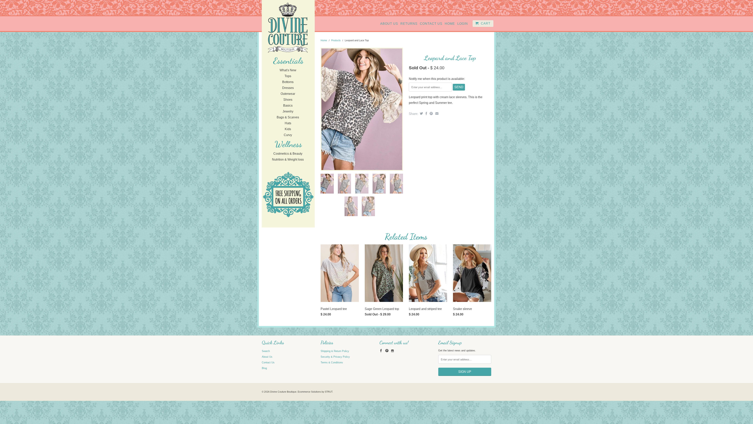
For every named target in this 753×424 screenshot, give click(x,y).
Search (266, 351)
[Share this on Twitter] (421, 113)
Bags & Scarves (288, 117)
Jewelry (288, 111)
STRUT (328, 391)
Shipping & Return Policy (335, 351)
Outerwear (288, 93)
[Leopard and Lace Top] (361, 109)
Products (336, 40)
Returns (408, 23)
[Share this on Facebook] (426, 113)
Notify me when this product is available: (437, 78)
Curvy (288, 135)
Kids (288, 129)
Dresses (288, 88)
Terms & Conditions (332, 362)
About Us (389, 23)
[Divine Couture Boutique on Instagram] (392, 351)
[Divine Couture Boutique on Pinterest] (386, 350)
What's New (288, 70)
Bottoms (288, 82)
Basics (288, 105)
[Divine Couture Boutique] (287, 28)
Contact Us (431, 23)
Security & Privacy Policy (335, 356)
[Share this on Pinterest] (431, 113)
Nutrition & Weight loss (288, 159)
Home (450, 23)
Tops (288, 76)
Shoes (287, 99)
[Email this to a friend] (436, 113)
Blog (264, 368)
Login (462, 23)
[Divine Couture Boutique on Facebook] (381, 350)
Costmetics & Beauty (287, 153)
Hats (288, 123)
